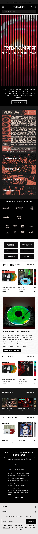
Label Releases (11, 251)
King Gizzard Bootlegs (11, 245)
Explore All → (31, 392)
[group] (19, 50)
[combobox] (19, 11)
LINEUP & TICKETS (19, 102)
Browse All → (31, 265)
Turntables (11, 256)
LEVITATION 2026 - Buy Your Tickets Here (19, 2)
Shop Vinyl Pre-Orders (27, 245)
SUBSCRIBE (19, 497)
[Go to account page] (32, 7)
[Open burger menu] (3, 7)
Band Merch (27, 251)
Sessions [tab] (8, 392)
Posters (27, 256)
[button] (35, 7)
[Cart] (35, 7)
